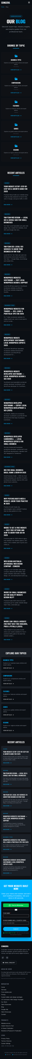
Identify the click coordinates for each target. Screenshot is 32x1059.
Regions (16, 150)
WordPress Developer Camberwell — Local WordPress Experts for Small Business (13, 440)
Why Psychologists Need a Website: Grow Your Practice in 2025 (16, 501)
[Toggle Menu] (29, 2)
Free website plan (6, 992)
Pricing (3, 994)
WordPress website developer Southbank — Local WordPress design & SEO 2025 (15, 375)
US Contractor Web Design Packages (12, 999)
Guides (16, 129)
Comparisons (16, 83)
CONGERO (5, 2)
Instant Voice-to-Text (7, 1026)
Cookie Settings (5, 1043)
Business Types (16, 60)
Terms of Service (6, 1041)
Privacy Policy (5, 1038)
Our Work (4, 1002)
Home (2, 7)
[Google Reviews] (7, 957)
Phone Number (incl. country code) (15, 920)
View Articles (7, 668)
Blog (2, 1007)
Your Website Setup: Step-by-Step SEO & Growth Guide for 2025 (15, 189)
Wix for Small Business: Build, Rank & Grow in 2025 (15, 471)
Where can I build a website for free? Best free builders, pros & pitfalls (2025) (16, 624)
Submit (16, 929)
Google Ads (4, 1009)
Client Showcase (6, 1004)
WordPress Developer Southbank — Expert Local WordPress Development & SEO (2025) (15, 406)
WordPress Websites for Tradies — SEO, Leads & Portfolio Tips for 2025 (14, 311)
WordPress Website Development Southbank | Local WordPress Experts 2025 (14, 341)
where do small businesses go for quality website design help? (15, 595)
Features (16, 106)
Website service (5, 1023)
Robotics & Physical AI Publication (11, 1031)
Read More (6, 762)
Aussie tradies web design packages (11, 997)
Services (3, 989)
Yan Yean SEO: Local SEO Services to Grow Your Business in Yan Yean (13, 249)
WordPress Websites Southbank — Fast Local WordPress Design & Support (16, 280)
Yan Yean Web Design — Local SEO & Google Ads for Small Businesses (16, 220)
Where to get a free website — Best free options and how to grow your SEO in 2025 (15, 531)
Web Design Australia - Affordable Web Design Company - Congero (13, 564)
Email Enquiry (10, 962)
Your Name (7, 913)
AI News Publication (7, 1028)
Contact (3, 1014)
